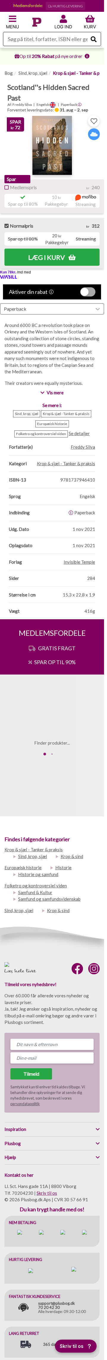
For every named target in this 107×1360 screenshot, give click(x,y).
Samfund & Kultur (35, 892)
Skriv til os (47, 1193)
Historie (63, 867)
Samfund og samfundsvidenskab (49, 899)
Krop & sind (72, 856)
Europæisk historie (23, 867)
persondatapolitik (25, 1103)
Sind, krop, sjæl (32, 73)
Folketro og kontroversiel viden (35, 885)
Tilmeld (31, 1074)
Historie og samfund (38, 874)
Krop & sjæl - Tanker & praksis (33, 849)
